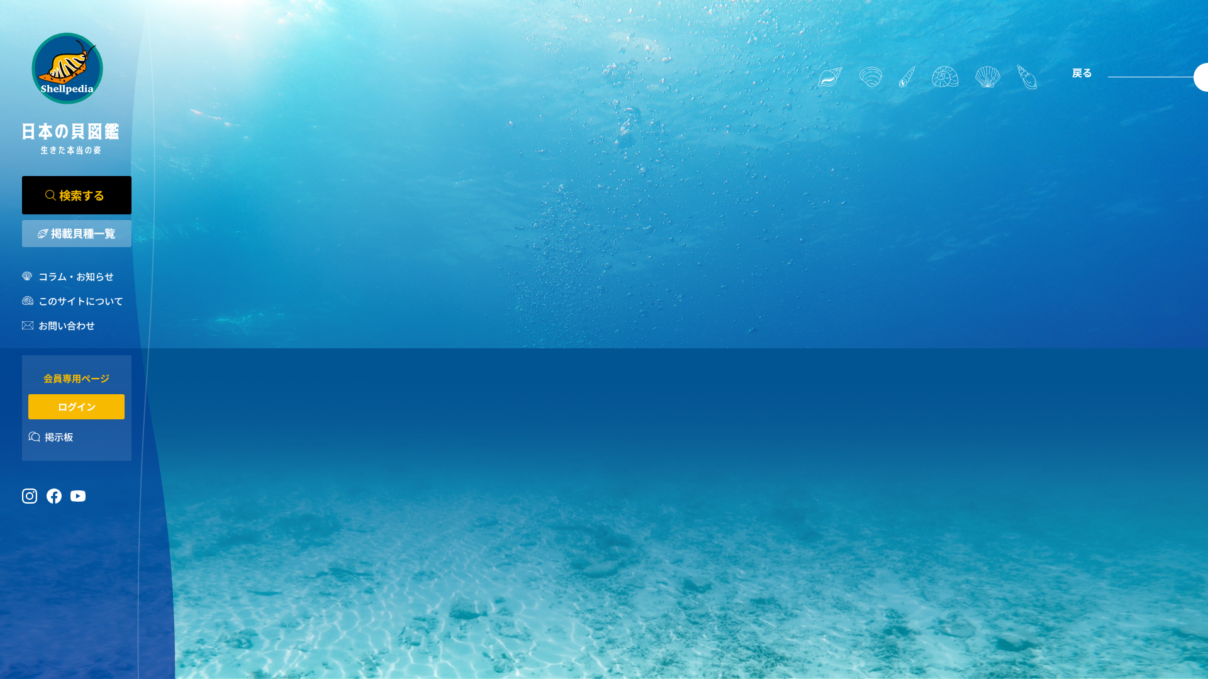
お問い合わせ (66, 325)
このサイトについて (80, 300)
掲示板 (59, 436)
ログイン (77, 406)
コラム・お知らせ (76, 276)
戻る (1082, 72)
